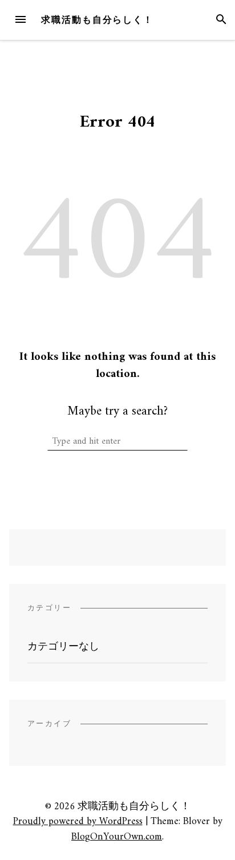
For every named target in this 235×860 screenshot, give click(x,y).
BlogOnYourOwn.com (116, 837)
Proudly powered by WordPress (78, 821)
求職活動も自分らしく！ (97, 19)
